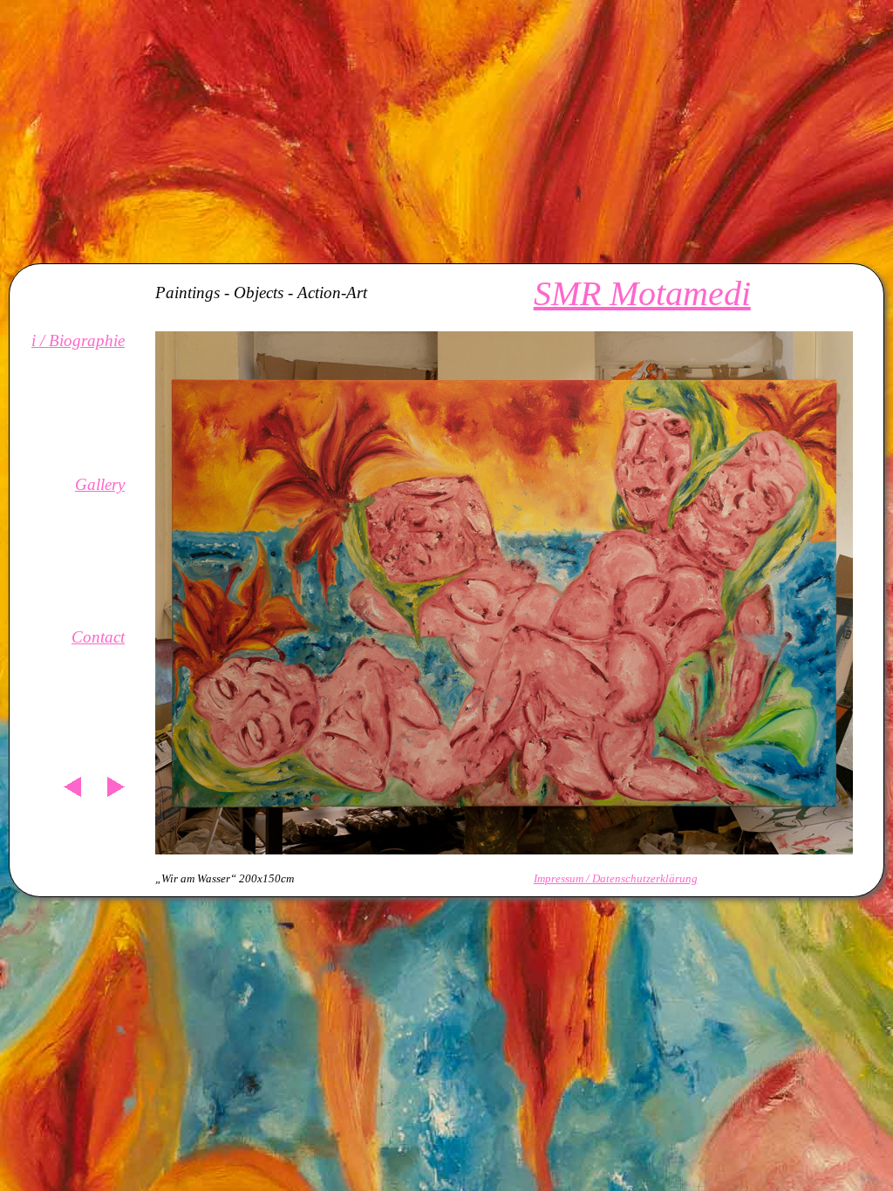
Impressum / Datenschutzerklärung (616, 878)
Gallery (100, 484)
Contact (98, 637)
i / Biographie (78, 340)
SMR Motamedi (642, 293)
